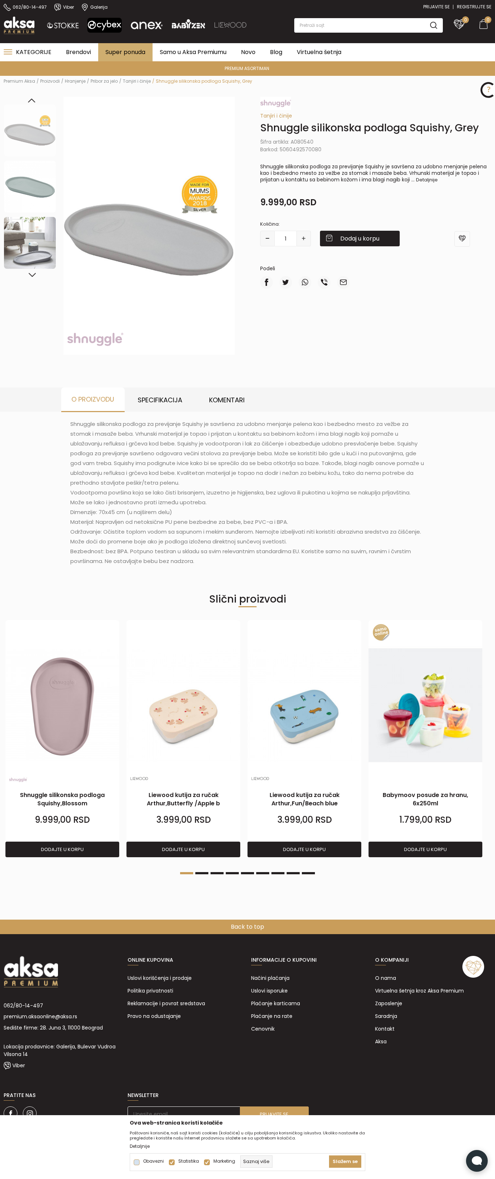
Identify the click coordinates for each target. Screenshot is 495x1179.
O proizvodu (92, 399)
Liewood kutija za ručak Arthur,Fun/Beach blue (305, 799)
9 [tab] (308, 873)
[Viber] (324, 282)
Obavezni (153, 1161)
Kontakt (385, 1028)
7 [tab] (277, 873)
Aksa (381, 1041)
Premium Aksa (19, 81)
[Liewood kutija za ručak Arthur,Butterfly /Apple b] (183, 705)
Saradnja (386, 1016)
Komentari (227, 399)
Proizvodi (50, 81)
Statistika (188, 1161)
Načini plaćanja (270, 978)
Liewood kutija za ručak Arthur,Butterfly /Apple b (183, 799)
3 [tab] (217, 873)
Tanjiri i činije (137, 81)
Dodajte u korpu (62, 849)
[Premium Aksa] (19, 24)
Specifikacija (160, 399)
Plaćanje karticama (275, 1003)
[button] (368, 25)
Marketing (224, 1161)
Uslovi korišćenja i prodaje (160, 978)
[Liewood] (139, 778)
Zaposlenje (388, 1003)
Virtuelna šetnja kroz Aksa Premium (419, 990)
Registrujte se (474, 7)
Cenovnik (263, 1028)
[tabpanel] (62, 739)
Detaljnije (427, 179)
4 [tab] (232, 873)
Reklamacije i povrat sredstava (166, 1003)
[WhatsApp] (305, 282)
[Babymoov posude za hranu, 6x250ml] (425, 705)
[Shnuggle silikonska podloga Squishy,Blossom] (62, 705)
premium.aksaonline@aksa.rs (40, 1016)
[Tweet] (285, 282)
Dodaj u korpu (359, 238)
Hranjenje (75, 81)
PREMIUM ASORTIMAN (247, 68)
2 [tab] (201, 873)
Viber (18, 1065)
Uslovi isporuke (269, 990)
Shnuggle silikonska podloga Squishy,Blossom (62, 799)
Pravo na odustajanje (154, 1016)
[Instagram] (29, 1113)
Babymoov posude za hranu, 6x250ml (425, 799)
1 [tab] (186, 873)
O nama (385, 978)
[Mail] (343, 282)
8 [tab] (293, 873)
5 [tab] (247, 873)
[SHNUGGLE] (95, 338)
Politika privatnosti (150, 990)
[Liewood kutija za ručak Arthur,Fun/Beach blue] (304, 705)
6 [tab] (262, 873)
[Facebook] (266, 282)
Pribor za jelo (104, 81)
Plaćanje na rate (271, 1016)
